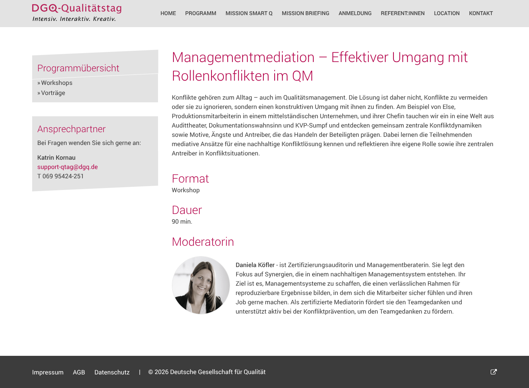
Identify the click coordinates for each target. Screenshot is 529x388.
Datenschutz (112, 372)
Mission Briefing (306, 13)
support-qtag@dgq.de (67, 166)
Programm (200, 13)
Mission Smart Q (248, 13)
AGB (79, 372)
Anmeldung (355, 13)
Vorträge (53, 92)
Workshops (56, 82)
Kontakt (481, 13)
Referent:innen (403, 13)
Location (447, 13)
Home (168, 13)
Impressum (48, 372)
